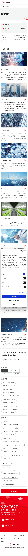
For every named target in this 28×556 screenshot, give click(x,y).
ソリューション (7, 373)
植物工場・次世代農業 (8, 412)
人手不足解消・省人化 (8, 434)
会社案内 (2, 541)
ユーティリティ (7, 458)
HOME (2, 6)
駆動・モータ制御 (7, 480)
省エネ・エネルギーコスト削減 (10, 428)
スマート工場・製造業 (8, 382)
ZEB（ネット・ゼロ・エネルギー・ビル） (13, 431)
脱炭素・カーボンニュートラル (10, 424)
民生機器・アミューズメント (10, 406)
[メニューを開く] (25, 2)
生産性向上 (5, 421)
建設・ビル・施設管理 (8, 392)
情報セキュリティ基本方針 (19, 535)
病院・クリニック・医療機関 (10, 409)
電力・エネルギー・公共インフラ (11, 395)
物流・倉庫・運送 (7, 389)
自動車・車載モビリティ (9, 399)
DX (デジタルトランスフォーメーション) (13, 445)
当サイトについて (4, 535)
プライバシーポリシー (5, 538)
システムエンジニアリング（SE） (11, 470)
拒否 (14, 304)
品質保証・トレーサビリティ (10, 451)
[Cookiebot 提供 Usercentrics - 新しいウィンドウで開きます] (20, 251)
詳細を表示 (21, 292)
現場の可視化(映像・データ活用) (11, 441)
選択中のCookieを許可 (14, 300)
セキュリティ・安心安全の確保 (10, 448)
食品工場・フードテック (9, 385)
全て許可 (14, 296)
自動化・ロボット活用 (8, 438)
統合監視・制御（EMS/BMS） (10, 473)
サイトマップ (16, 538)
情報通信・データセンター (9, 402)
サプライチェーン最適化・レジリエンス (13, 455)
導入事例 (17, 373)
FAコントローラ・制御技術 (9, 477)
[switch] (24, 278)
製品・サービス (14, 370)
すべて (4, 370)
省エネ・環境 (6, 467)
